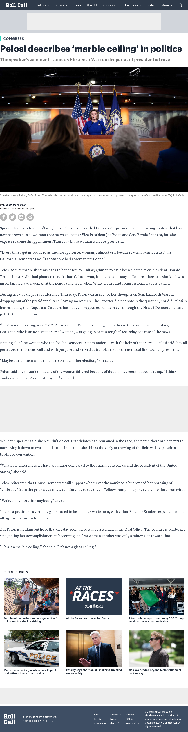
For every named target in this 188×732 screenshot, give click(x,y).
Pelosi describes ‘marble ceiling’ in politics (91, 48)
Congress (13, 38)
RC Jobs (129, 719)
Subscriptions (133, 723)
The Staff (114, 723)
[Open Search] (180, 5)
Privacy (113, 719)
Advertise (131, 714)
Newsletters (100, 723)
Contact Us (115, 714)
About (97, 714)
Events (97, 719)
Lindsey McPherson (14, 205)
